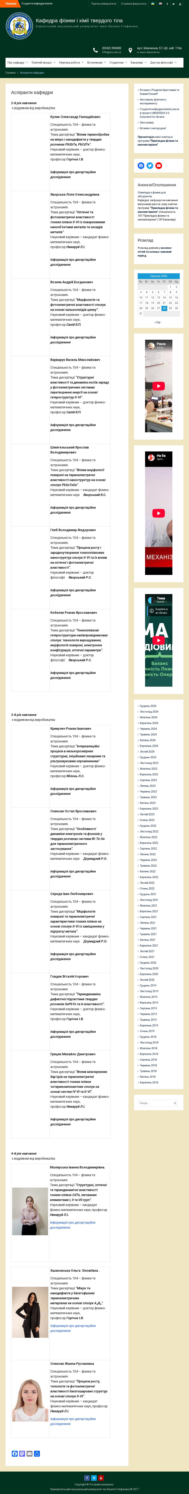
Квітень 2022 (148, 871)
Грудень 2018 (148, 1036)
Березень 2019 (149, 1025)
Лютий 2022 (147, 882)
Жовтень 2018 (148, 1048)
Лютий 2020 (147, 979)
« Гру (157, 322)
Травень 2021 (148, 934)
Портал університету (103, 3)
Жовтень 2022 (148, 837)
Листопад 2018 (149, 1042)
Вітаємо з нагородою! (153, 128)
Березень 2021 (149, 945)
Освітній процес (42, 62)
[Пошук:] (158, 1103)
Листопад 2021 (149, 899)
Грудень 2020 (148, 962)
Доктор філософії (161, 62)
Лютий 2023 (147, 814)
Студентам (116, 62)
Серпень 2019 (148, 1008)
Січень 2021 (147, 957)
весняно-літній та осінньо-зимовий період (155, 251)
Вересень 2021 (149, 911)
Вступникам (94, 62)
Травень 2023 (148, 797)
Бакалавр (137, 62)
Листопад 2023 (149, 763)
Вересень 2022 (149, 842)
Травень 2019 (148, 1019)
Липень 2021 (148, 922)
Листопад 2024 (149, 711)
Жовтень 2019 (148, 996)
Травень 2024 (148, 734)
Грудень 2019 (148, 985)
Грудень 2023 (148, 757)
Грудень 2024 (148, 705)
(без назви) (147, 122)
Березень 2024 (149, 745)
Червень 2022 (148, 860)
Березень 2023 (149, 808)
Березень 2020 (149, 974)
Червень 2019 (148, 1014)
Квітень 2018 (148, 1076)
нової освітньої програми (158, 140)
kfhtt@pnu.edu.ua (111, 52)
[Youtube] (180, 3)
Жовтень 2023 (148, 768)
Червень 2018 (148, 1065)
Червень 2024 (148, 728)
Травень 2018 (148, 1071)
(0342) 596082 (111, 48)
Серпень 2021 (148, 917)
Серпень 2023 (148, 780)
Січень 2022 (147, 888)
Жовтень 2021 (148, 905)
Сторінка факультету (134, 3)
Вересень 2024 (149, 723)
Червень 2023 (148, 791)
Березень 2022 (149, 877)
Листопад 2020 (149, 968)
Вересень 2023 (149, 774)
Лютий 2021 (147, 951)
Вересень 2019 (149, 1002)
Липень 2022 (148, 854)
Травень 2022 (148, 865)
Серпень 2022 (148, 848)
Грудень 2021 (148, 894)
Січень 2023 (147, 820)
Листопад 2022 (149, 831)
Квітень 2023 (148, 802)
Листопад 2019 (149, 991)
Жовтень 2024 (148, 717)
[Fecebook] (167, 3)
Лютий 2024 (147, 751)
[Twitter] (174, 3)
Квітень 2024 (148, 740)
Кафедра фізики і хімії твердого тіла (79, 20)
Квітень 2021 (148, 939)
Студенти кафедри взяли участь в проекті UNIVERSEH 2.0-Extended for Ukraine (160, 113)
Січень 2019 (147, 1031)
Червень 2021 (148, 928)
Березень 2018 (149, 1082)
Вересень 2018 (149, 1053)
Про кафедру (15, 62)
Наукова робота (69, 62)
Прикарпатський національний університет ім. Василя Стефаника (90, 1489)
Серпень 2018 (148, 1059)
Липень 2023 (148, 785)
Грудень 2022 (148, 825)
